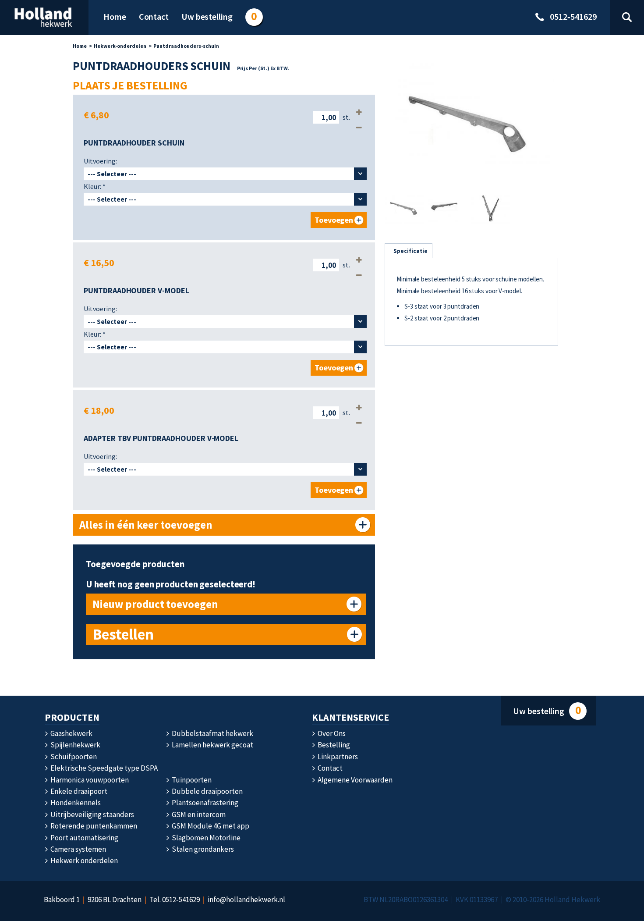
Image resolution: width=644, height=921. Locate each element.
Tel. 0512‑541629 (174, 899)
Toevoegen (334, 220)
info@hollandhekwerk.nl (246, 899)
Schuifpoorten (73, 756)
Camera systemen (77, 849)
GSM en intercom (198, 814)
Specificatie (410, 251)
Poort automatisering (83, 838)
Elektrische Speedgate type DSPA (103, 768)
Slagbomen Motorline (205, 838)
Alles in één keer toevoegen (145, 525)
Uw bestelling (546, 710)
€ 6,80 (96, 115)
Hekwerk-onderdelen (120, 46)
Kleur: (95, 186)
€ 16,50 (99, 262)
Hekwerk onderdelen (83, 860)
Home (80, 46)
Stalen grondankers (202, 849)
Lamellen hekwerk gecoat (211, 745)
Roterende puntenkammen (93, 826)
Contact (329, 768)
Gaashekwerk (70, 733)
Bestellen (123, 634)
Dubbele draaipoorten (206, 791)
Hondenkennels (75, 802)
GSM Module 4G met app (209, 826)
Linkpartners (337, 756)
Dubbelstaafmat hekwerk (211, 733)
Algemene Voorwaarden (354, 780)
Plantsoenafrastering (204, 802)
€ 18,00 (99, 410)
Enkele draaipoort (78, 791)
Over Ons (331, 733)
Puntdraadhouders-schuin (186, 46)
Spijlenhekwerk (74, 745)
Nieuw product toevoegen (155, 604)
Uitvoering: (100, 160)
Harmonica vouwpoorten (89, 780)
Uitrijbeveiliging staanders (91, 814)
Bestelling (333, 745)
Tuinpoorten (191, 780)
